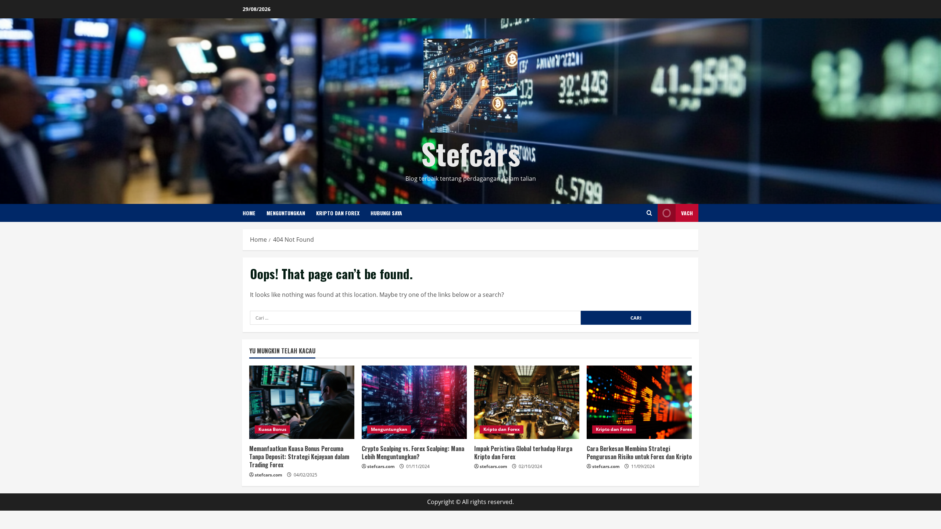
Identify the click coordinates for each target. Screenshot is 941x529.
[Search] (649, 213)
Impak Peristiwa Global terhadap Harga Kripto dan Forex (523, 452)
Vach (687, 213)
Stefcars (470, 153)
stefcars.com (268, 475)
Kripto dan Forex (337, 213)
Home (249, 213)
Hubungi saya (386, 213)
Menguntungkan (285, 213)
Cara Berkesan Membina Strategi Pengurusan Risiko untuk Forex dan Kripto (639, 452)
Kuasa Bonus (272, 429)
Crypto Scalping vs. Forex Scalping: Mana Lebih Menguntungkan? (413, 452)
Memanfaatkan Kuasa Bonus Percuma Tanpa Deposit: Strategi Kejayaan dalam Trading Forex (299, 456)
